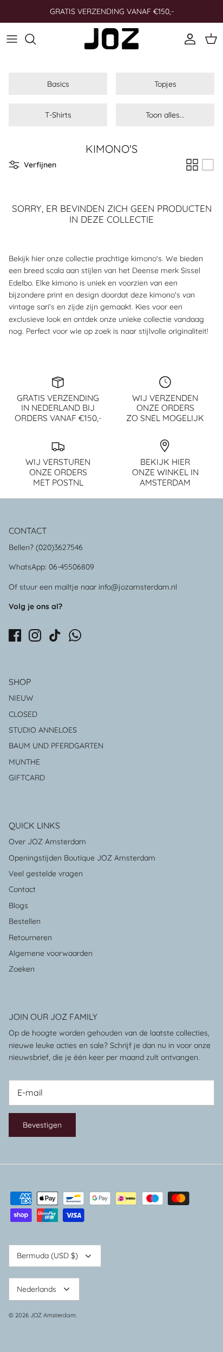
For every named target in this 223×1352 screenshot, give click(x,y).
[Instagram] (35, 635)
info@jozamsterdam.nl (138, 587)
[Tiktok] (55, 635)
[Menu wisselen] (12, 39)
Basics (58, 84)
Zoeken (22, 969)
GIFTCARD (27, 777)
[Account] (187, 39)
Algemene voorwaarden (51, 953)
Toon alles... (165, 115)
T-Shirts (58, 115)
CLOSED (23, 714)
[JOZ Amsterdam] (111, 38)
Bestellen (25, 921)
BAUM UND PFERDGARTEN (56, 746)
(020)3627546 (59, 547)
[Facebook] (15, 635)
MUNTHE (24, 762)
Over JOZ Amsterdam (47, 841)
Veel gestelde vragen (46, 873)
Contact (22, 889)
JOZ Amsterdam (53, 1315)
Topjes (165, 84)
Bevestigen (42, 1125)
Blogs (18, 905)
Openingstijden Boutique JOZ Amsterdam (82, 858)
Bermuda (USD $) (47, 1255)
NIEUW (21, 698)
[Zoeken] (36, 39)
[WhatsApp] (75, 635)
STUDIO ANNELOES (43, 730)
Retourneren (30, 937)
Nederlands (36, 1289)
